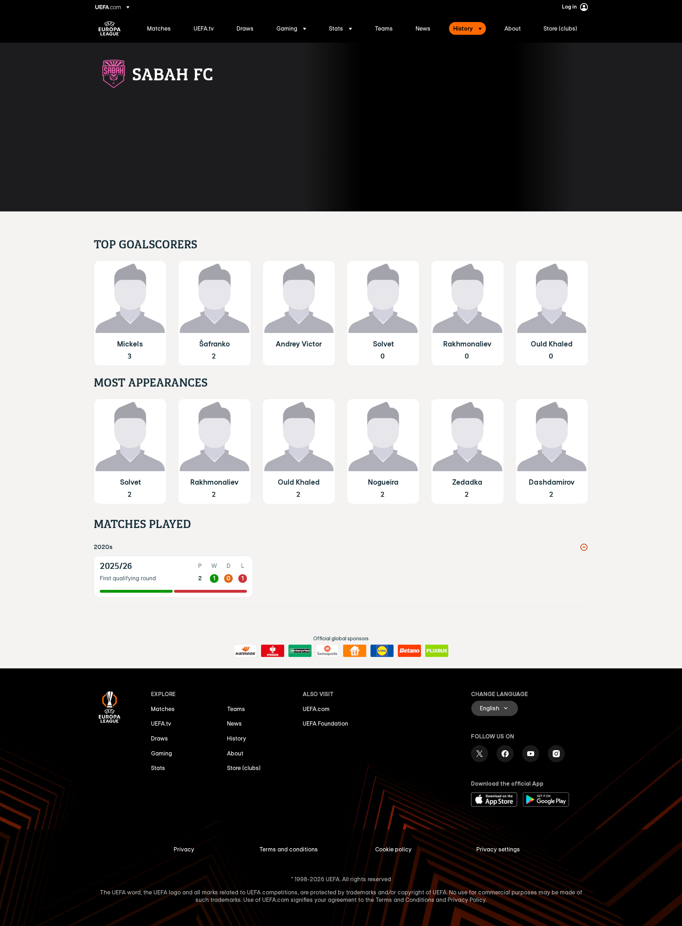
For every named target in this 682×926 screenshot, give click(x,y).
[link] (158, 28)
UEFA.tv (161, 723)
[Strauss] (272, 651)
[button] (291, 28)
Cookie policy (393, 849)
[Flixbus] (436, 651)
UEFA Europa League (109, 28)
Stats (158, 768)
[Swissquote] (327, 651)
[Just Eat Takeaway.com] (354, 651)
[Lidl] (382, 651)
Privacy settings (498, 849)
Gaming (161, 753)
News (234, 723)
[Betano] (409, 651)
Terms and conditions (288, 849)
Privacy (184, 849)
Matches (163, 709)
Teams (236, 709)
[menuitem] (161, 28)
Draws (159, 738)
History (236, 738)
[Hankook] (245, 651)
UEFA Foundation (325, 723)
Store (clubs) (244, 768)
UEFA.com (316, 709)
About (235, 753)
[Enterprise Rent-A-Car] (300, 651)
